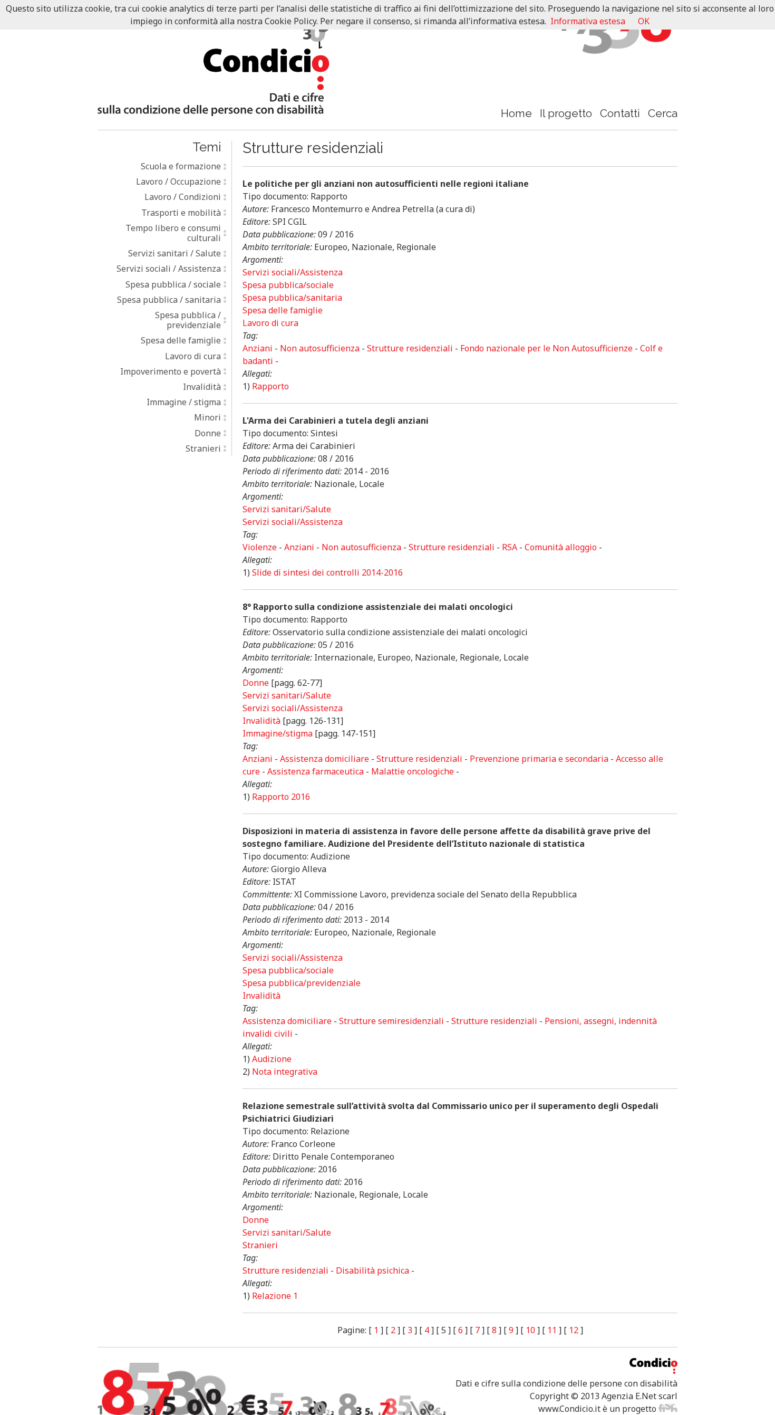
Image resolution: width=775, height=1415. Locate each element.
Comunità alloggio (561, 547)
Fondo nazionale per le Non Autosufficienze (546, 348)
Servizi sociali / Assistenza (169, 268)
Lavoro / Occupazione (178, 181)
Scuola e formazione (181, 166)
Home (516, 113)
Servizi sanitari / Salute (174, 253)
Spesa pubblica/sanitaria (292, 297)
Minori (207, 417)
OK (644, 21)
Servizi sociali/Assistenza (293, 272)
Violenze (260, 547)
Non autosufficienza (320, 348)
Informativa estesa (587, 21)
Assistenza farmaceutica (315, 771)
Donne (208, 433)
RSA (509, 547)
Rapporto (270, 386)
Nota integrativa (284, 1071)
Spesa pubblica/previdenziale (302, 983)
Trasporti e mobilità (181, 212)
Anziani (258, 348)
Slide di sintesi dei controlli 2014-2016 (327, 572)
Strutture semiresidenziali (391, 1021)
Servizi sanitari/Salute (287, 509)
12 (573, 1330)
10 (530, 1330)
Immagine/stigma (278, 733)
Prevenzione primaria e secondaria (539, 758)
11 (552, 1330)
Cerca (662, 113)
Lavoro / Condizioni (182, 197)
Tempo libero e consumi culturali (173, 233)
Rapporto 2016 (281, 796)
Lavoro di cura (193, 356)
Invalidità (202, 387)
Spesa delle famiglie (181, 340)
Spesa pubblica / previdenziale (188, 320)
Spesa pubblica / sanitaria (169, 299)
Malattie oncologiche (412, 771)
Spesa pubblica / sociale (173, 284)
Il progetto (566, 113)
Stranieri (203, 448)
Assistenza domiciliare (324, 758)
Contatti (620, 113)
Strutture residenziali (410, 348)
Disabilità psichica (372, 1270)
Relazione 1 (275, 1296)
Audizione (272, 1059)
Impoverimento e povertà (170, 371)
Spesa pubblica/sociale (288, 285)
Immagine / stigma (184, 402)
